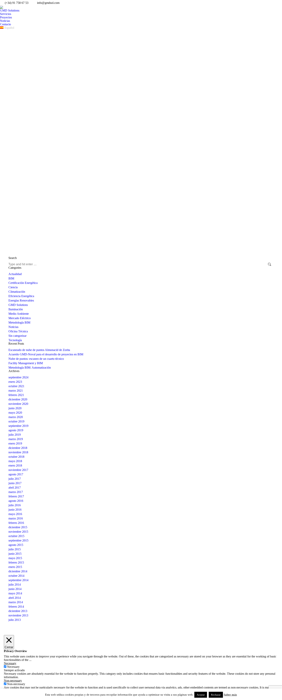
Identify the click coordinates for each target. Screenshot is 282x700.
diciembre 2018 (17, 447)
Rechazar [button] (216, 694)
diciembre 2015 (17, 527)
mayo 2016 (15, 514)
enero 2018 (15, 465)
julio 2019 (14, 434)
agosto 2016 (15, 500)
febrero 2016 (16, 522)
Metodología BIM (19, 322)
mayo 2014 (15, 593)
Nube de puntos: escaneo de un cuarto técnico (36, 358)
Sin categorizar (17, 335)
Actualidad (15, 274)
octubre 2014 (16, 575)
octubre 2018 (16, 456)
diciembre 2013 (17, 611)
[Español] (175, 654)
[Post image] (12, 643)
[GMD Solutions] (175, 641)
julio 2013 (14, 619)
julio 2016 (14, 505)
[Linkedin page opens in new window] (228, 644)
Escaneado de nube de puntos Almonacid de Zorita (39, 350)
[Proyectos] (175, 647)
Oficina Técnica (18, 331)
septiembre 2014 (18, 580)
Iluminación (15, 309)
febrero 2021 (16, 395)
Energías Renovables (21, 300)
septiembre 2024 (18, 377)
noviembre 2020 (18, 403)
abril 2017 (14, 487)
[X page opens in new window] (222, 644)
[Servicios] (175, 643)
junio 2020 (14, 408)
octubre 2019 (16, 421)
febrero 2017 (16, 496)
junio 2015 (14, 553)
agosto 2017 (15, 474)
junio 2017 (14, 483)
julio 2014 (14, 584)
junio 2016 (14, 509)
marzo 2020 (15, 417)
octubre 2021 (16, 386)
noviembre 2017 (18, 470)
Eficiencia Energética (21, 296)
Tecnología (15, 340)
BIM (11, 278)
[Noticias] (175, 650)
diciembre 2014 (17, 571)
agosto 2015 (15, 544)
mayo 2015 (15, 558)
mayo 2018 (15, 461)
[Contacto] (175, 652)
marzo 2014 (15, 602)
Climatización (16, 291)
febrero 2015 (16, 562)
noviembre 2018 (18, 452)
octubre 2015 (16, 536)
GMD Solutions (18, 304)
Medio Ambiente (18, 313)
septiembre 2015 (18, 540)
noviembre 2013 (18, 615)
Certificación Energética (23, 282)
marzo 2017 (15, 492)
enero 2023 (15, 381)
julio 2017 (14, 478)
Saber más (230, 694)
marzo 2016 (15, 518)
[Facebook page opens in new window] (216, 644)
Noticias (13, 327)
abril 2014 (14, 597)
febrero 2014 (16, 606)
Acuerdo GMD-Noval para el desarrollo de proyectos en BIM (45, 354)
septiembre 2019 (18, 425)
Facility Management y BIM (25, 363)
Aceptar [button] (201, 694)
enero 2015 (15, 567)
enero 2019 (15, 443)
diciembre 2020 (17, 399)
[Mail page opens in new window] (233, 644)
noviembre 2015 (18, 531)
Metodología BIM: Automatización (29, 367)
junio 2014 (14, 589)
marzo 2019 (15, 439)
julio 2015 (14, 549)
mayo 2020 (15, 412)
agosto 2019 (15, 430)
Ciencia (13, 287)
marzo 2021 (15, 390)
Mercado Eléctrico (19, 318)
